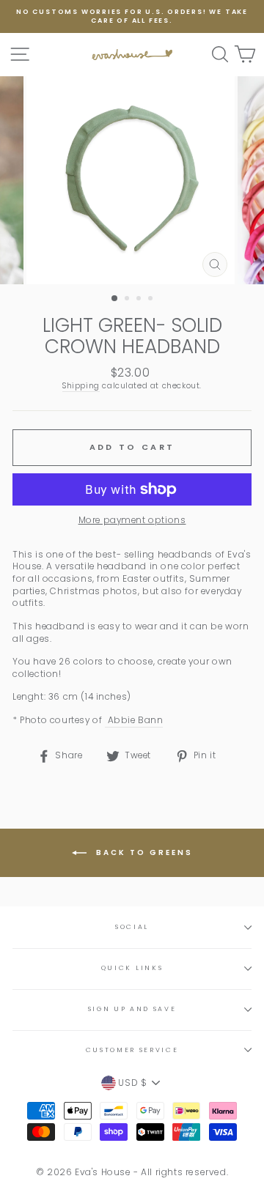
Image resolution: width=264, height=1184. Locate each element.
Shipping (81, 386)
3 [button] (140, 299)
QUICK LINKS (132, 967)
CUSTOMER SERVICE (132, 1050)
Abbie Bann (134, 720)
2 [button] (128, 299)
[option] (132, 16)
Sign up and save (132, 1008)
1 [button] (115, 299)
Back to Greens (142, 852)
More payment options (132, 520)
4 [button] (151, 299)
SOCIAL (132, 926)
